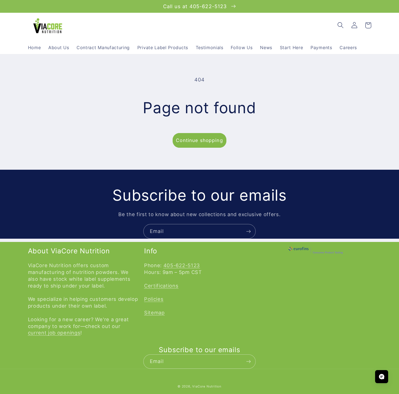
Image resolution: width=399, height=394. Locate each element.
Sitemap (154, 313)
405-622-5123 (181, 265)
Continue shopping (199, 140)
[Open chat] (381, 376)
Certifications (161, 286)
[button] (341, 25)
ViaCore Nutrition (206, 386)
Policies (154, 299)
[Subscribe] (248, 231)
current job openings (54, 333)
